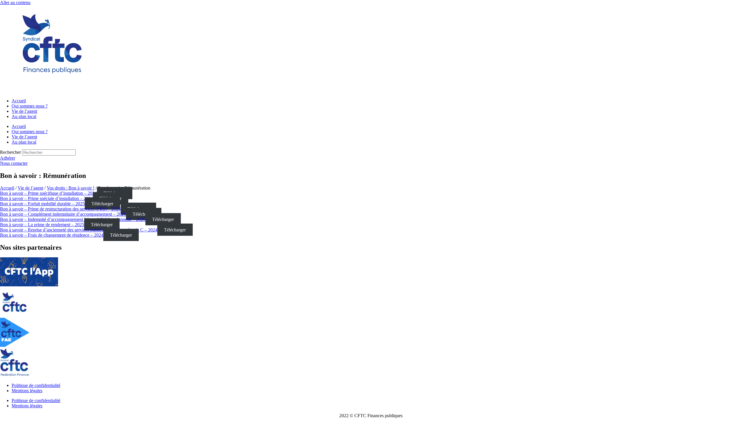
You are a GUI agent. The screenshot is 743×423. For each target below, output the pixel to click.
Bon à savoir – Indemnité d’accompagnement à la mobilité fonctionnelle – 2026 (72, 219)
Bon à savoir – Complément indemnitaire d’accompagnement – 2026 (63, 214)
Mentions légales (27, 390)
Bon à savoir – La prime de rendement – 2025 (42, 224)
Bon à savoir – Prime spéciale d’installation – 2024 (46, 198)
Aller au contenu (15, 2)
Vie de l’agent (24, 111)
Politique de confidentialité (36, 385)
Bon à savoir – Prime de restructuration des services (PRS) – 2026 (60, 208)
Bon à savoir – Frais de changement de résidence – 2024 (51, 235)
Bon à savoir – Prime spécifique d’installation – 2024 (48, 193)
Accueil (19, 100)
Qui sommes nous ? (30, 105)
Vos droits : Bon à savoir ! (70, 187)
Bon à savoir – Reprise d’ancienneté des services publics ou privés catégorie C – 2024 (78, 229)
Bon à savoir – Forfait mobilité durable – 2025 (42, 203)
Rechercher (11, 152)
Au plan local (24, 116)
